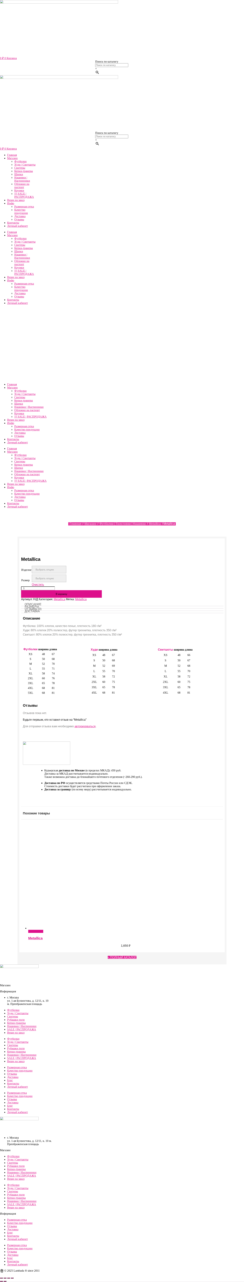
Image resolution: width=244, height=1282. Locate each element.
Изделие (26, 569)
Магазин (12, 158)
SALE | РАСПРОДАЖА (21, 1029)
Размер (25, 580)
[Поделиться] (8, 1278)
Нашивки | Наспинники (22, 179)
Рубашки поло (16, 1019)
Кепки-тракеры (23, 171)
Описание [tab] (33, 604)
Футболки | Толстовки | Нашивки (122, 523)
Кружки (19, 190)
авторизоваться (85, 726)
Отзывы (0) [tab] (33, 608)
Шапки (18, 174)
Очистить (38, 584)
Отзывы (19, 219)
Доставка (20, 216)
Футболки (20, 161)
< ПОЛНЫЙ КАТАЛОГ (122, 957)
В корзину (61, 594)
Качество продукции (21, 211)
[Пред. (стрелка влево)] (1, 1281)
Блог (10, 1080)
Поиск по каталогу (106, 61)
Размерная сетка (24, 206)
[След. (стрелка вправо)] (5, 1281)
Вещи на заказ (15, 200)
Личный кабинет (17, 225)
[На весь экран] (5, 1278)
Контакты (13, 222)
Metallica (155, 523)
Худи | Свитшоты (25, 164)
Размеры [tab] (32, 606)
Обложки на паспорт (21, 185)
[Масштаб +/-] (1, 1278)
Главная (12, 154)
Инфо (10, 203)
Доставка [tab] (32, 611)
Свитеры (19, 167)
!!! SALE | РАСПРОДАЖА (24, 195)
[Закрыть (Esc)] (12, 1278)
